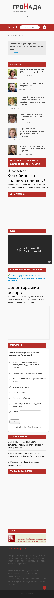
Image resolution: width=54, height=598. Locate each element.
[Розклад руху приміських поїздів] (24, 275)
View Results (21, 427)
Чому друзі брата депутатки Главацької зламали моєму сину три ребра (25, 444)
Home (12, 36)
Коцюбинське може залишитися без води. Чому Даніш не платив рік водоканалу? (32, 132)
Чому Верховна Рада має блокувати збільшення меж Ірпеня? (32, 116)
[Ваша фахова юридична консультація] (27, 538)
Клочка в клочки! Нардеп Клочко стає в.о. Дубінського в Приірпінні (32, 148)
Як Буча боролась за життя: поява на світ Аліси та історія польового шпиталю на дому (32, 101)
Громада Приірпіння (17, 548)
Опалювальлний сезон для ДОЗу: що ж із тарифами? (31, 70)
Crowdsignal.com (34, 427)
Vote (14, 422)
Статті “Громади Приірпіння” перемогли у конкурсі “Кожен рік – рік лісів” (26, 46)
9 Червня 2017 (17, 53)
